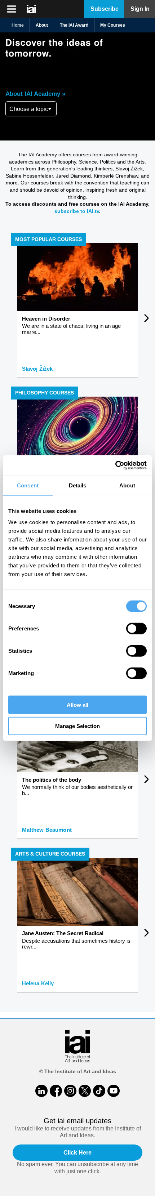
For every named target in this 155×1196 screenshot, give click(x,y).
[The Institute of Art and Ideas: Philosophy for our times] (11, 9)
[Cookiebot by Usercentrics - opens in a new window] (115, 465)
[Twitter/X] (85, 1091)
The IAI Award (74, 25)
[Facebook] (56, 1091)
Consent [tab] (28, 485)
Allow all (77, 705)
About (42, 25)
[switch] (136, 628)
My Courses (112, 25)
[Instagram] (70, 1091)
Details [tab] (78, 485)
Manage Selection (77, 726)
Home (18, 25)
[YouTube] (113, 1091)
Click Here (77, 1153)
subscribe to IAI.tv (76, 211)
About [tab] (127, 485)
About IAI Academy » (35, 93)
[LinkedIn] (41, 1091)
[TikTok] (99, 1091)
